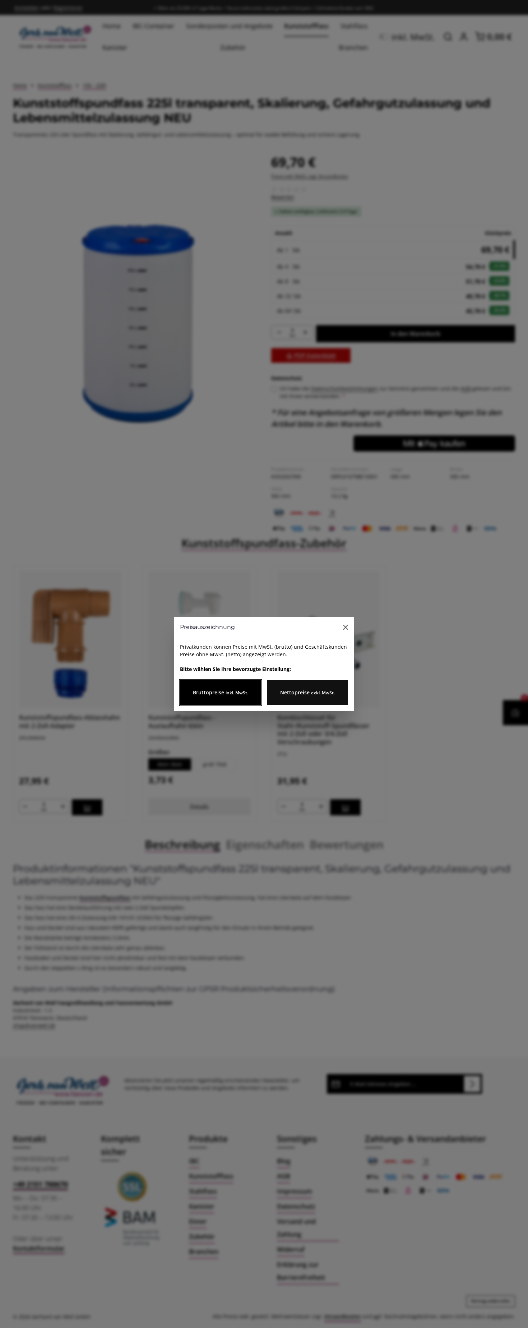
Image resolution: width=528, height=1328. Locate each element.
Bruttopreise (220, 692)
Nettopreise (307, 692)
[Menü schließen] (345, 627)
